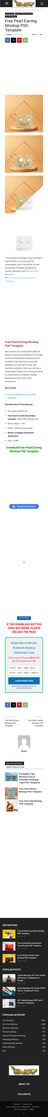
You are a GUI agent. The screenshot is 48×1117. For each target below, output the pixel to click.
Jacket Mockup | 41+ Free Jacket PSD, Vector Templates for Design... (31, 977)
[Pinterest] (19, 40)
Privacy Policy (27, 1104)
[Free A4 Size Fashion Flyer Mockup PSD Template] (9, 958)
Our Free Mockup (11, 16)
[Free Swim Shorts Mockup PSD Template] (11, 793)
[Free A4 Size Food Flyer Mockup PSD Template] (9, 934)
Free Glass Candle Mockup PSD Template (35, 723)
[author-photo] (24, 747)
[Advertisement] (24, 70)
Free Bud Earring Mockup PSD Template (12, 723)
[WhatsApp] (25, 40)
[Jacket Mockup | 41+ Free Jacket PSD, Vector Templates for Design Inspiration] (9, 978)
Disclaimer (36, 1107)
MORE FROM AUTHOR (15, 767)
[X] (13, 40)
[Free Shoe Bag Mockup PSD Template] (11, 806)
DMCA (31, 1109)
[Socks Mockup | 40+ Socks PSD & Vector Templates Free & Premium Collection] (9, 991)
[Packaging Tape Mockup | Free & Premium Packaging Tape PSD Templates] (11, 776)
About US (17, 1104)
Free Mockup (16, 10)
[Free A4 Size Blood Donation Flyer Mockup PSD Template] (9, 946)
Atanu (9, 34)
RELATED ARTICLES (15, 764)
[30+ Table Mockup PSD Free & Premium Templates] (9, 1003)
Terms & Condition (20, 1109)
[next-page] (10, 813)
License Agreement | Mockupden (18, 1107)
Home (7, 10)
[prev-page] (6, 813)
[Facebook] (7, 40)
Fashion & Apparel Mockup (32, 10)
